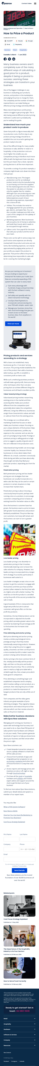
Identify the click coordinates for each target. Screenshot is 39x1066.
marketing (19, 761)
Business (7, 50)
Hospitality (23, 50)
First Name (7, 834)
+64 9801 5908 (23, 1011)
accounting (11, 761)
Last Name (23, 834)
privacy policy (22, 866)
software (20, 779)
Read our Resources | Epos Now (13, 28)
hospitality (28, 776)
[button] (35, 3)
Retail (15, 50)
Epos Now (7, 3)
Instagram (14, 1061)
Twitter (9, 59)
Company (7, 844)
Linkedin (22, 1061)
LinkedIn (13, 59)
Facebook (5, 59)
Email (5, 854)
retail (20, 776)
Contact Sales (27, 3)
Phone (22, 844)
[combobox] (22, 849)
